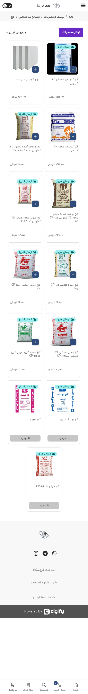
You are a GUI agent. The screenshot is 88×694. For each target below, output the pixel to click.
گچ (13, 17)
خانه (71, 17)
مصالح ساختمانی (29, 17)
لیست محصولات (54, 17)
